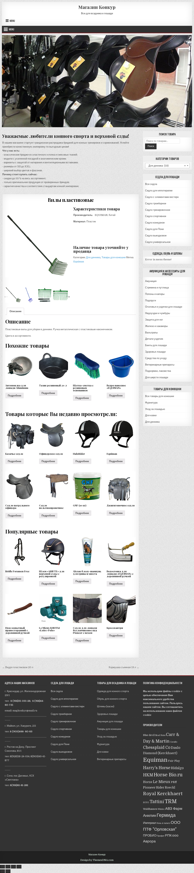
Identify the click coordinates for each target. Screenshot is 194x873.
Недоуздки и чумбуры (157, 313)
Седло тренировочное (157, 209)
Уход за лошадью (155, 409)
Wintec (161, 809)
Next (67, 295)
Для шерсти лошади (156, 377)
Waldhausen (150, 809)
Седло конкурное (155, 222)
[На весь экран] (13, 866)
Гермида (166, 815)
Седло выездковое (156, 235)
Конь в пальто (163, 823)
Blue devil (149, 735)
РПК (168, 835)
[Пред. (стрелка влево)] (2, 871)
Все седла (151, 184)
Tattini (157, 801)
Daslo (175, 748)
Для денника (93, 257)
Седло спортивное (155, 216)
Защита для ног (154, 319)
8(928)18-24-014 (19, 756)
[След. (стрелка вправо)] (7, 871)
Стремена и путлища (157, 287)
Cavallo (173, 742)
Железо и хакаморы (156, 326)
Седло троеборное (155, 203)
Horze (147, 782)
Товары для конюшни (114, 257)
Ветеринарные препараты (159, 364)
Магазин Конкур (97, 7)
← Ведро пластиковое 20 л (17, 667)
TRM (171, 801)
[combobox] (167, 165)
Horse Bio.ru (168, 774)
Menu (12, 21)
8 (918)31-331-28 (20, 700)
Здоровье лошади (155, 351)
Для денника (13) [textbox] (166, 165)
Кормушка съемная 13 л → (124, 667)
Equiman (78, 261)
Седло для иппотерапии (158, 190)
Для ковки (150, 415)
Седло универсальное (158, 242)
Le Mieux (161, 782)
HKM (148, 775)
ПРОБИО (149, 835)
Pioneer (149, 787)
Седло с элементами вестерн (162, 197)
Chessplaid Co (156, 747)
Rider (160, 787)
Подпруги (150, 300)
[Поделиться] (7, 866)
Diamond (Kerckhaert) (160, 753)
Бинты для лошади (156, 345)
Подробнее (14, 395)
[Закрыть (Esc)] (2, 866)
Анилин (149, 815)
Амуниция (150, 281)
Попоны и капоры (154, 294)
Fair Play (174, 760)
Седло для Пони (154, 229)
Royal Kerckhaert (163, 793)
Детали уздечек (154, 338)
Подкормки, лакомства (158, 370)
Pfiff (174, 782)
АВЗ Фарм (173, 809)
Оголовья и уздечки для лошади (163, 306)
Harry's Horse (156, 768)
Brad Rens (160, 735)
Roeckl (170, 787)
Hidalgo (177, 768)
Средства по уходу (156, 358)
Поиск (151, 146)
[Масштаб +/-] (18, 866)
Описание (15, 311)
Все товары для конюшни (159, 396)
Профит (160, 836)
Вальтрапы (151, 332)
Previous (5, 295)
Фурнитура (151, 402)
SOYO (146, 802)
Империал (149, 823)
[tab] (15, 311)
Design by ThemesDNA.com (96, 860)
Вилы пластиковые (71, 200)
